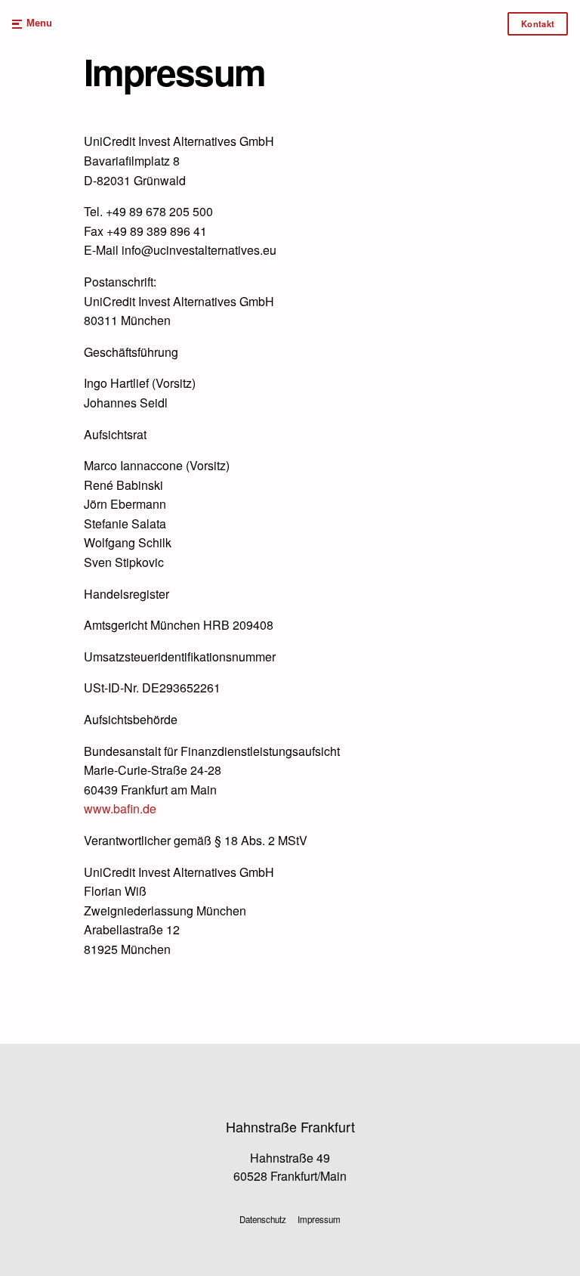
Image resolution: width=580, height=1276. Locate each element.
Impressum (319, 1219)
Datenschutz (262, 1219)
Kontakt (537, 23)
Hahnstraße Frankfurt (290, 1126)
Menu (39, 24)
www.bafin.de (120, 808)
